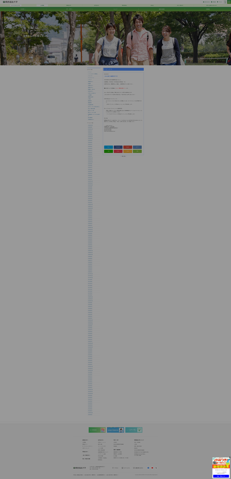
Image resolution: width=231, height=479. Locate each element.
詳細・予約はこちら (221, 476)
